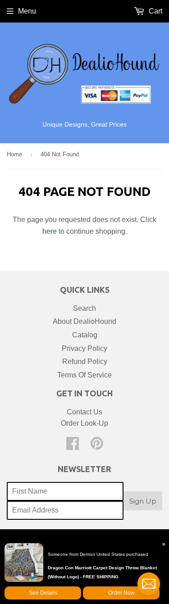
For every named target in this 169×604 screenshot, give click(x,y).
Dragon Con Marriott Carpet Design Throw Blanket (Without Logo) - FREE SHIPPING (102, 572)
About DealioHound (84, 321)
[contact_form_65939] (148, 583)
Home (14, 154)
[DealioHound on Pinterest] (97, 446)
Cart (154, 11)
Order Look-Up (84, 423)
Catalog (84, 335)
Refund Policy (84, 361)
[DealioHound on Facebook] (72, 446)
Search (84, 308)
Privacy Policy (84, 348)
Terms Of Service (84, 375)
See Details (43, 593)
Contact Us (84, 412)
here (49, 231)
